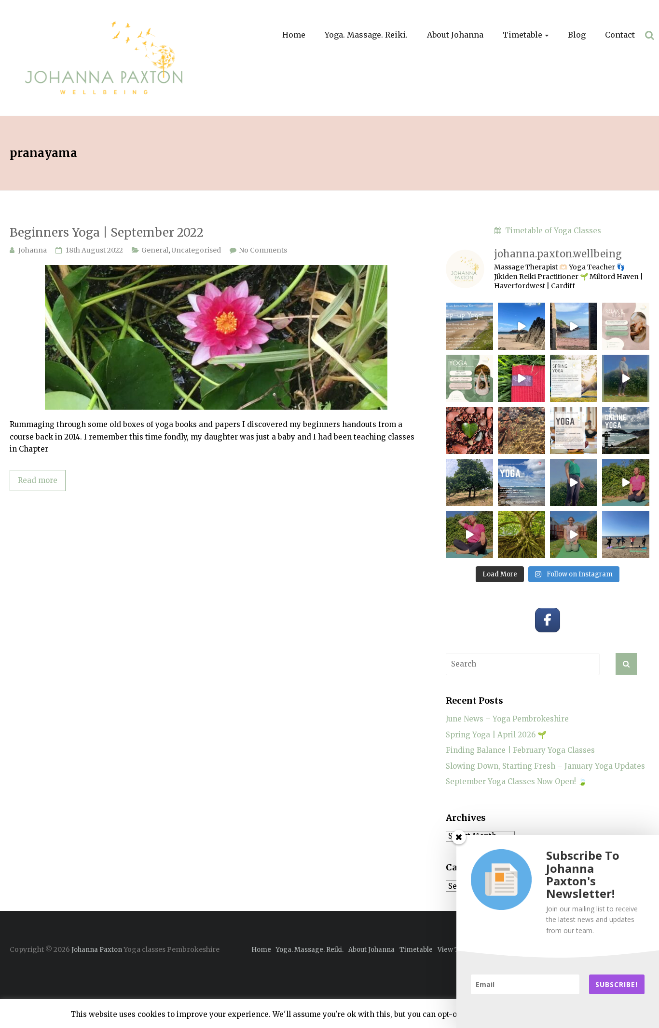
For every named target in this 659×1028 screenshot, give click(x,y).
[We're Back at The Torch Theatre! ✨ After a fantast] (521, 482)
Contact (620, 35)
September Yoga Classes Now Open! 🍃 (516, 781)
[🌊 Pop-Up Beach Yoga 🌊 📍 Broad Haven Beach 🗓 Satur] (469, 326)
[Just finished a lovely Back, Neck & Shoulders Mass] (521, 326)
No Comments (263, 250)
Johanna (32, 250)
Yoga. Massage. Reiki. (366, 35)
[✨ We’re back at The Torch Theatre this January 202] (573, 430)
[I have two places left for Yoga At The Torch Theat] (469, 430)
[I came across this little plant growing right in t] (521, 430)
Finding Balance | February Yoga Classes (520, 750)
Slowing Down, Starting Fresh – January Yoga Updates (545, 766)
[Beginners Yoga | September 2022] (216, 270)
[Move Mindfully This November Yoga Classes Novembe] (625, 430)
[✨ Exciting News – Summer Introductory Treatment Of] (625, 326)
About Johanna (455, 35)
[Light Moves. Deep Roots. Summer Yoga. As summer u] (521, 534)
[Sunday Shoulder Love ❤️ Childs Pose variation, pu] (573, 534)
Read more (37, 480)
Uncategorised (196, 250)
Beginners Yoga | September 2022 (107, 232)
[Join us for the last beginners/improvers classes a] (469, 378)
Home (293, 35)
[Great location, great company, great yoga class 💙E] (625, 534)
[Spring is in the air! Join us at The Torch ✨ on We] (573, 378)
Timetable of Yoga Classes (551, 230)
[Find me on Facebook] (547, 620)
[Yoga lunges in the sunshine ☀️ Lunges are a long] (625, 482)
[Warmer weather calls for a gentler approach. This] (573, 326)
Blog (577, 35)
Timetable (522, 35)
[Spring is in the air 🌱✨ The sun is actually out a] (625, 378)
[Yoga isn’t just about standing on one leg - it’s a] (573, 482)
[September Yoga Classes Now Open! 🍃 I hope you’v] (469, 482)
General (154, 250)
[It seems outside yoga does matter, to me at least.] (521, 378)
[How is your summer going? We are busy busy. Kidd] (469, 534)
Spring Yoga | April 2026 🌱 (496, 734)
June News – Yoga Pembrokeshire (507, 718)
